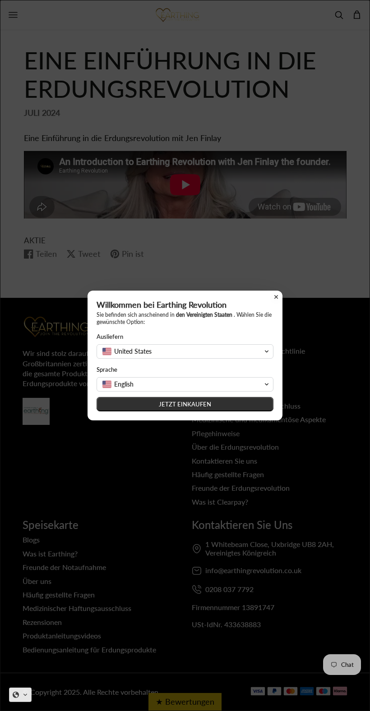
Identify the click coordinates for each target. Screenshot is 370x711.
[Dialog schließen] (276, 296)
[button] (20, 695)
